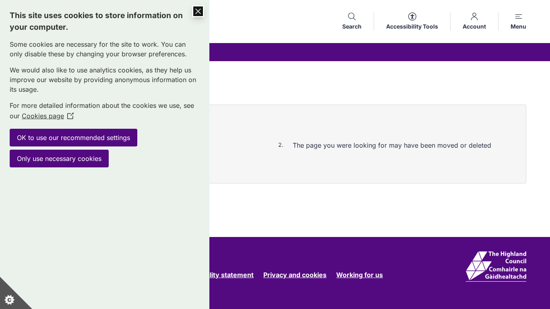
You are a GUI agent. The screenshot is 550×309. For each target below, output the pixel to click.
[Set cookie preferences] (16, 293)
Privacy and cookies (295, 275)
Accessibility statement (216, 275)
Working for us (359, 275)
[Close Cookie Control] (198, 11)
